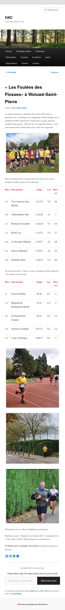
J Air (41, 591)
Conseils (24, 57)
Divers (32, 591)
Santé (47, 57)
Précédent (10, 72)
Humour (25, 63)
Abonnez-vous (48, 580)
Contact (36, 63)
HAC (9, 17)
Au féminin (36, 57)
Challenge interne (23, 51)
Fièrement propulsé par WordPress (32, 604)
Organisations (11, 63)
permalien (17, 593)
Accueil (9, 51)
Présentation (11, 57)
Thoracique (40, 51)
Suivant (55, 72)
